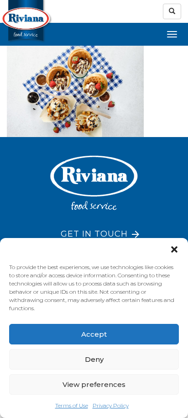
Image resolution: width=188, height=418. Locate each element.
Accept (94, 334)
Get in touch (94, 234)
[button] (174, 249)
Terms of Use (71, 405)
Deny (94, 359)
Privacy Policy (111, 405)
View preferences (94, 384)
